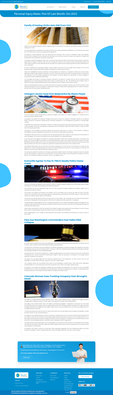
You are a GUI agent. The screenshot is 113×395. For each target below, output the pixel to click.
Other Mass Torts (68, 390)
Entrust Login (108, 1)
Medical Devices (68, 388)
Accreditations (39, 379)
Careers (38, 377)
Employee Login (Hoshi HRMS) (41, 382)
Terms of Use (53, 375)
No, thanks (73, 392)
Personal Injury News (69, 383)
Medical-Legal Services (18, 1)
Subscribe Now (85, 376)
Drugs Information (68, 386)
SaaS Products (62, 7)
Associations (39, 375)
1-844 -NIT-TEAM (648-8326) (21, 385)
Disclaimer (52, 379)
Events (65, 377)
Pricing (73, 7)
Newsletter (66, 379)
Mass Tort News (67, 381)
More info (44, 393)
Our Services (50, 7)
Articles (66, 375)
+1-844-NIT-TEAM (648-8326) (99, 1)
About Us (82, 7)
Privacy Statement (54, 377)
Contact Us (93, 7)
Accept (67, 392)
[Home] (21, 5)
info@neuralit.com (87, 1)
